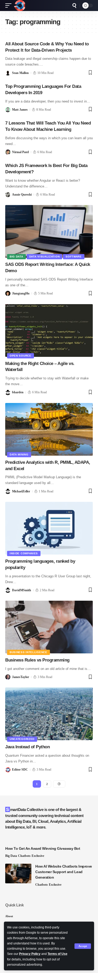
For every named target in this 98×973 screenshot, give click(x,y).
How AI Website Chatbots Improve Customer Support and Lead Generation (63, 871)
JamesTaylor (20, 677)
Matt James (20, 109)
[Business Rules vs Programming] (49, 627)
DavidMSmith (21, 590)
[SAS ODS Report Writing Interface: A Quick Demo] (49, 231)
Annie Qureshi (22, 194)
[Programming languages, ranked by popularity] (49, 528)
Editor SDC (20, 769)
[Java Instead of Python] (49, 713)
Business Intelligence (28, 652)
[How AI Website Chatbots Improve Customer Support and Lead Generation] (18, 873)
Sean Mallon (20, 73)
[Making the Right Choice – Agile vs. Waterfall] (49, 330)
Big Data (16, 256)
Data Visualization (44, 256)
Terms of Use (57, 954)
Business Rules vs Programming (37, 660)
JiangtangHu (21, 293)
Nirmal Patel (20, 152)
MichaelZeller (21, 491)
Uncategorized (22, 739)
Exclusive (38, 856)
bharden (18, 392)
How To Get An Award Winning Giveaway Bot (42, 848)
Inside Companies (24, 553)
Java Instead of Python (27, 746)
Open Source (20, 355)
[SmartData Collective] (19, 5)
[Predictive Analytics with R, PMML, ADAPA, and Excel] (49, 429)
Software (74, 256)
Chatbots (24, 856)
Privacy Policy (30, 954)
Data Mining (19, 454)
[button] (82, 946)
